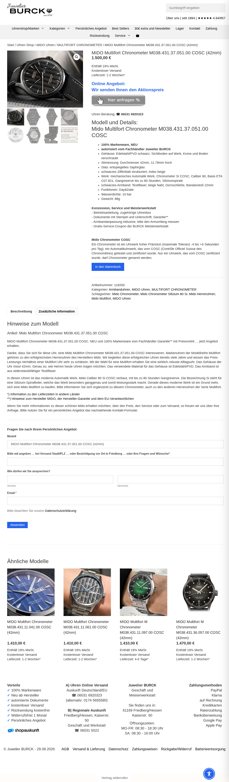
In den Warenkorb (108, 267)
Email (11, 492)
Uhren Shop (25, 45)
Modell (11, 436)
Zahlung (211, 28)
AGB (65, 749)
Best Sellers (120, 28)
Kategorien (57, 28)
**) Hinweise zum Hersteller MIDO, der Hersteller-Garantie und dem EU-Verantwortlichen (70, 399)
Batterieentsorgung (210, 749)
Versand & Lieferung (89, 749)
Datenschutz (118, 749)
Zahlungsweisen (144, 749)
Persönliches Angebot (91, 28)
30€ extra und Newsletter (152, 28)
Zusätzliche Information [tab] (57, 311)
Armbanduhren (119, 289)
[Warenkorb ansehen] (137, 35)
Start (10, 45)
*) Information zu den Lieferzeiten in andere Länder (43, 394)
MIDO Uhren (45, 45)
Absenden (17, 525)
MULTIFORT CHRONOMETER (79, 45)
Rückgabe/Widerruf (176, 749)
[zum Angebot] (118, 105)
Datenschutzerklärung (60, 511)
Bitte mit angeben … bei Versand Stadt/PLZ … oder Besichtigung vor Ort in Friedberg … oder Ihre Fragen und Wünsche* (88, 453)
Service (120, 35)
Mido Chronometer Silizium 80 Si (163, 294)
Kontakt (194, 28)
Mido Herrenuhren (202, 294)
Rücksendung (99, 35)
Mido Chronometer (125, 294)
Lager (180, 28)
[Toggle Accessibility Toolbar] (209, 773)
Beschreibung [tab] (21, 311)
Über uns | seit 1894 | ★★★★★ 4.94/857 (195, 18)
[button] (43, 28)
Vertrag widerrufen (114, 778)
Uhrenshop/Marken (25, 28)
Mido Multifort (101, 298)
